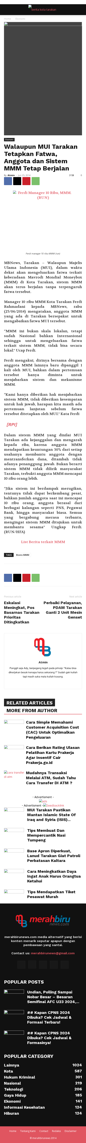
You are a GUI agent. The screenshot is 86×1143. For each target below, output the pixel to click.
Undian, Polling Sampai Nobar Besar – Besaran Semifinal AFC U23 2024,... (53, 997)
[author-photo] (43, 656)
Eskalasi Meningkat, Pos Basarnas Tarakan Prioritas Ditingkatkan (21, 612)
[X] (17, 181)
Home (7, 18)
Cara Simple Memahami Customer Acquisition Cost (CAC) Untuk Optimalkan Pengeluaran (52, 730)
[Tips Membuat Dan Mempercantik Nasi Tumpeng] (14, 835)
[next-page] (7, 792)
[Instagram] (32, 964)
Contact (43, 1131)
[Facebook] (8, 181)
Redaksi (56, 1131)
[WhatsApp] (36, 181)
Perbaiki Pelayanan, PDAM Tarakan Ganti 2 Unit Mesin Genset (63, 610)
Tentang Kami (28, 1131)
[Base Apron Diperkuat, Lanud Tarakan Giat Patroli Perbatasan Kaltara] (14, 855)
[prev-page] (5, 792)
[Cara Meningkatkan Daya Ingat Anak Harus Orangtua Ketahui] (14, 876)
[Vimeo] (54, 965)
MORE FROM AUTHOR (31, 710)
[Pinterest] (26, 181)
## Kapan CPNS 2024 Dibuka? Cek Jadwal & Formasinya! (49, 1038)
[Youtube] (65, 965)
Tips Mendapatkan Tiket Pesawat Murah (51, 894)
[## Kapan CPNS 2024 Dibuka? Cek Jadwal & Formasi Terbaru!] (14, 1017)
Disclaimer (71, 1131)
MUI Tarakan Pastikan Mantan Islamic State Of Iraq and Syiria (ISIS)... (51, 815)
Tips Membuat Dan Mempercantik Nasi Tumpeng (46, 835)
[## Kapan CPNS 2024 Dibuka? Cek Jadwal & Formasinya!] (14, 1038)
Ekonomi (20, 18)
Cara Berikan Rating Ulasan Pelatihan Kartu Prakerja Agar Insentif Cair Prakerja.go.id (53, 755)
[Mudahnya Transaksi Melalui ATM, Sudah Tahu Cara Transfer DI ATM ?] (14, 777)
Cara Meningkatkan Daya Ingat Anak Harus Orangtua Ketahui (54, 876)
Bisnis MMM (22, 554)
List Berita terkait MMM (43, 542)
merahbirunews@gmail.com (53, 953)
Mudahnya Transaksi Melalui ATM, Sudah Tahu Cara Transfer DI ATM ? (51, 777)
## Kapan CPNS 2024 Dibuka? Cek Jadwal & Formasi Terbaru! (49, 1017)
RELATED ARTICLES (29, 703)
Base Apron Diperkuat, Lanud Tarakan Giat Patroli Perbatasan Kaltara (53, 855)
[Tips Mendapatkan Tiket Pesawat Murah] (14, 896)
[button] (6, 9)
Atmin (11, 175)
